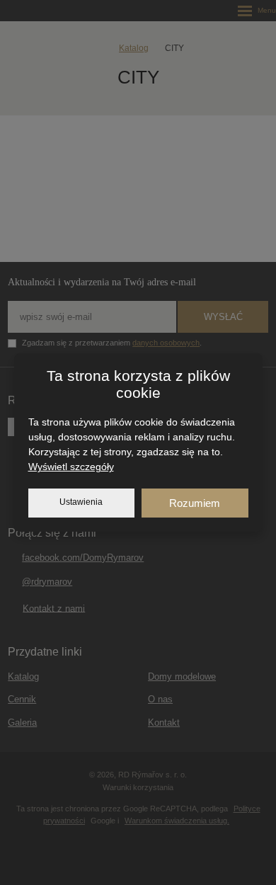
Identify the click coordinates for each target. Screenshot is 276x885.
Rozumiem (194, 503)
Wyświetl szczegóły (71, 466)
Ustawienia (81, 502)
